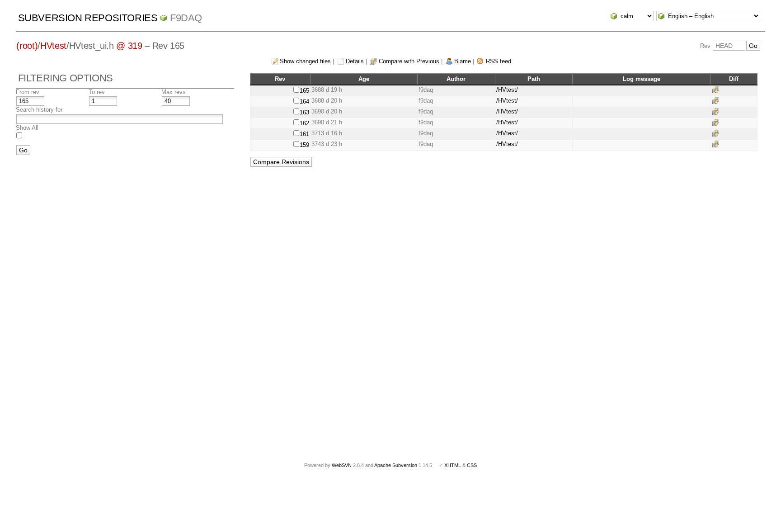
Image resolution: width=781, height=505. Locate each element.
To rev (97, 92)
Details (355, 61)
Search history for (39, 109)
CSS (472, 465)
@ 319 (129, 46)
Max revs (173, 92)
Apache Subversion (395, 465)
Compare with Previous (409, 61)
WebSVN (342, 465)
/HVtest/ (507, 89)
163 (304, 112)
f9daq (186, 18)
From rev (27, 92)
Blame (462, 61)
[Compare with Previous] (717, 89)
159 (304, 145)
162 (304, 123)
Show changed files (305, 61)
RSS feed (498, 61)
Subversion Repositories (88, 18)
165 (304, 90)
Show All (27, 127)
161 (304, 134)
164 (304, 101)
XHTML (452, 465)
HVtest (53, 46)
